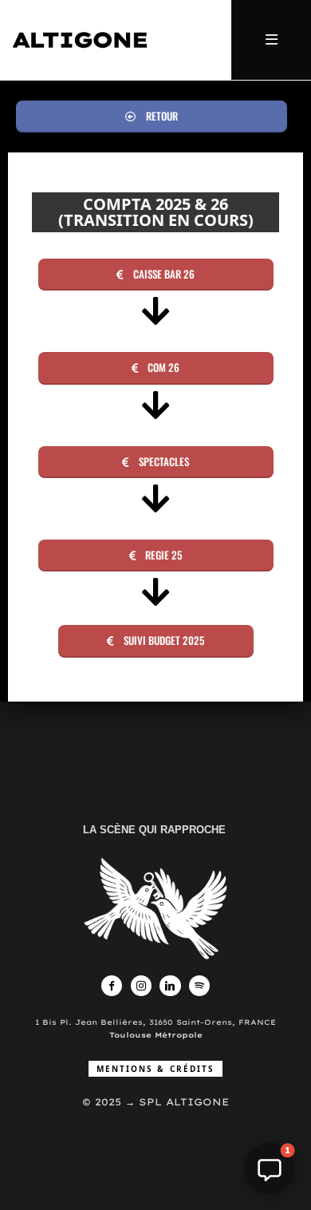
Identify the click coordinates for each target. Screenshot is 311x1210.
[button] (151, 116)
